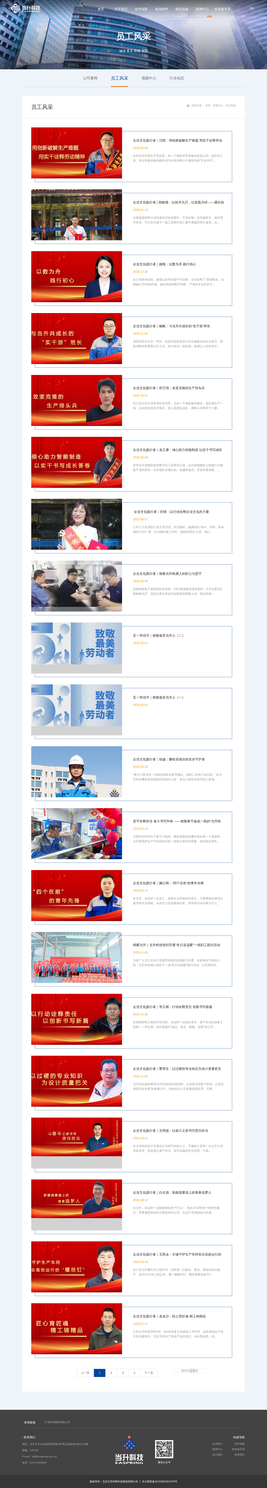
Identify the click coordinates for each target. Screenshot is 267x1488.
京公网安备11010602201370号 (159, 1481)
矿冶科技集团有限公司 (57, 1422)
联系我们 (240, 1454)
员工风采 (231, 105)
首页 (101, 9)
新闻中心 (202, 9)
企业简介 (217, 1443)
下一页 (148, 1372)
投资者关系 (222, 9)
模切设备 (182, 9)
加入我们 (217, 1454)
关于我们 (121, 9)
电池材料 (161, 9)
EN (252, 8)
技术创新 (141, 9)
